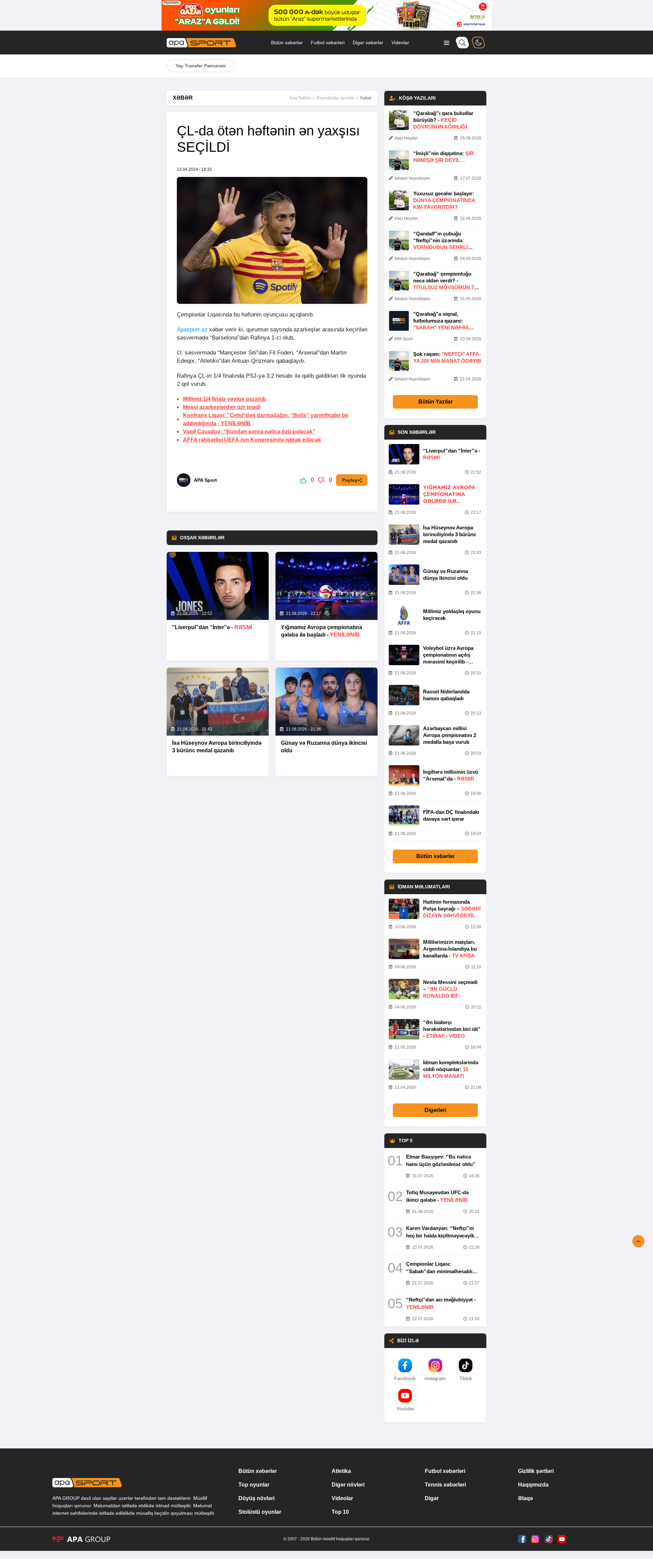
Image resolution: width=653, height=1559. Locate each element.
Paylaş (349, 480)
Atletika (341, 1471)
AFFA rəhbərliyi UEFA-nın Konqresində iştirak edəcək (252, 440)
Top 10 (340, 1512)
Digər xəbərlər (368, 42)
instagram (435, 1378)
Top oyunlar (253, 1485)
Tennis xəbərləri (445, 1485)
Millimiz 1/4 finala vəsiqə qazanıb (224, 399)
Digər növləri (348, 1485)
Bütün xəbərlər (287, 42)
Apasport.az (192, 329)
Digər (432, 1498)
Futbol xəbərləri (328, 42)
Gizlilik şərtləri (536, 1471)
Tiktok (465, 1378)
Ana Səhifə (300, 97)
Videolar (400, 42)
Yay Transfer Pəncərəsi (200, 65)
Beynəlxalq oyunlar (335, 97)
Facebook (405, 1378)
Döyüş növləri (256, 1498)
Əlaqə (525, 1498)
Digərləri (435, 1110)
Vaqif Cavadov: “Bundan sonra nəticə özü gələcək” (249, 431)
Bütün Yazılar (435, 402)
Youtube (405, 1408)
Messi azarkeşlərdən (222, 407)
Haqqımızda (533, 1485)
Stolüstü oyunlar (259, 1512)
